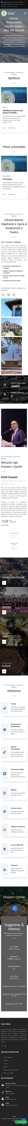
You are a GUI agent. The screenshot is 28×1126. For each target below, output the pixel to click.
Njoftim (4, 107)
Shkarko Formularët (8, 1073)
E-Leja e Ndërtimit (8, 1057)
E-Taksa (5, 1063)
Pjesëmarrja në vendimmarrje (10, 1070)
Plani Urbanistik (6, 176)
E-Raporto (6, 1060)
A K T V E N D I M (9, 179)
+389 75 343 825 (14, 949)
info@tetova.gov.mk (14, 959)
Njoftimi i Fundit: (7, 2)
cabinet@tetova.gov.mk (11, 1105)
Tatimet (5, 1066)
